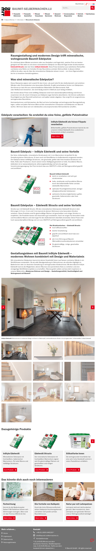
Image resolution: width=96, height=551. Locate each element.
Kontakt (86, 4)
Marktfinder (79, 4)
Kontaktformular (42, 538)
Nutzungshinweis (9, 542)
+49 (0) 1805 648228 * (45, 532)
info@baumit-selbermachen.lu (47, 535)
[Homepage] (2, 20)
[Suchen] (93, 8)
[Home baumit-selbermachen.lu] (5, 12)
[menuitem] (17, 15)
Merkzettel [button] (90, 4)
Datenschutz (8, 539)
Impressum (7, 536)
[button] (94, 4)
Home (5, 533)
